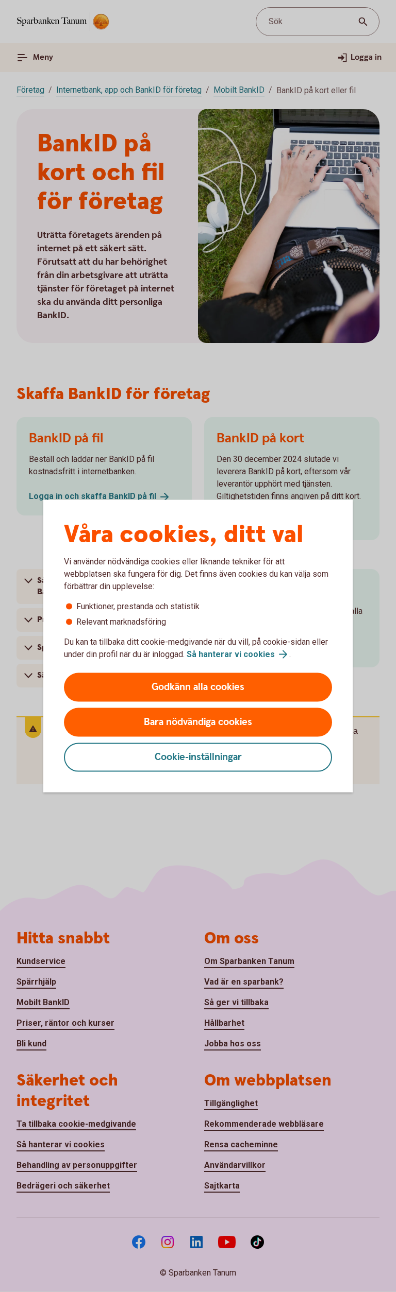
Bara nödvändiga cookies (198, 722)
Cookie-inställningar (198, 757)
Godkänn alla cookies (198, 687)
